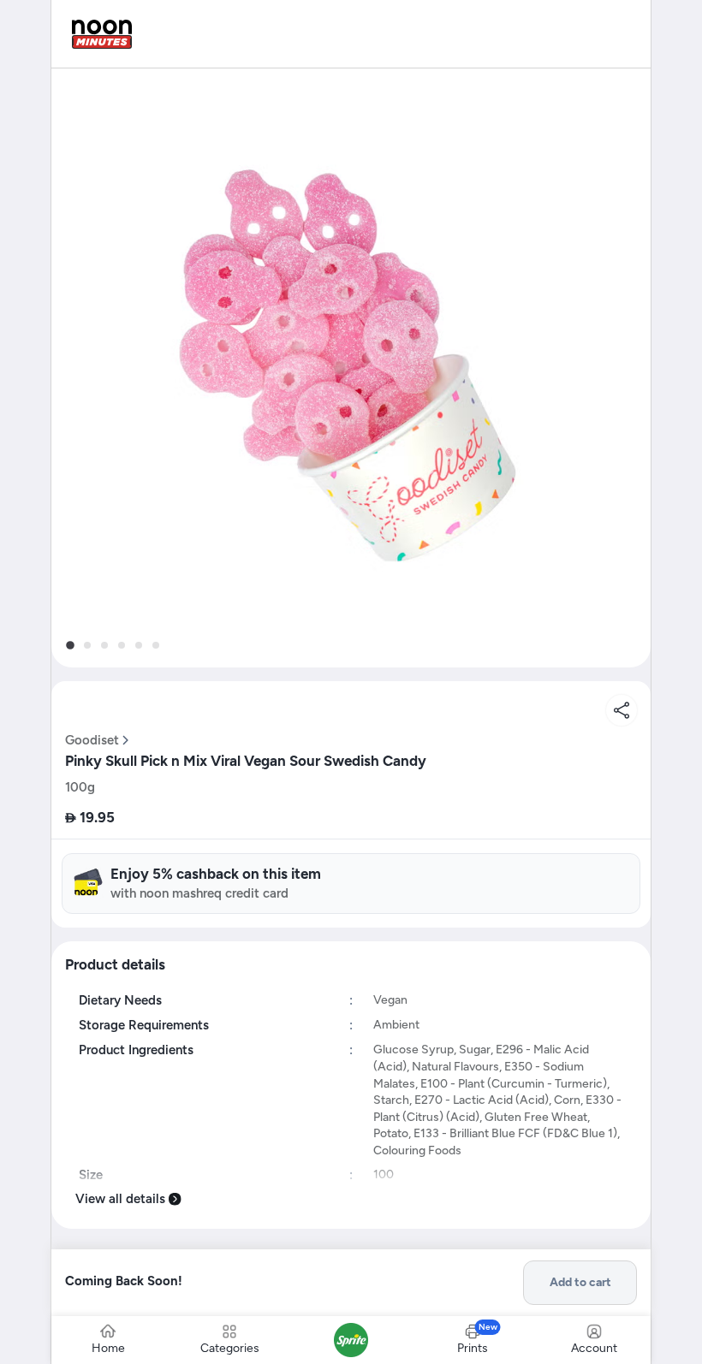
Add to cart (580, 1282)
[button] (351, 367)
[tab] (70, 645)
